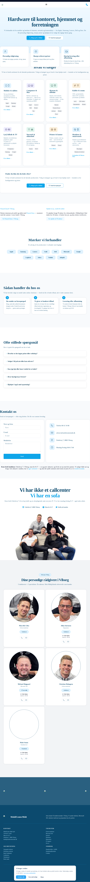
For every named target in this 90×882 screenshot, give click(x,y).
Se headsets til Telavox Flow (78, 156)
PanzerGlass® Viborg (7, 209)
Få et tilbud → (8, 109)
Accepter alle (21, 877)
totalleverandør (79, 469)
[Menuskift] (46, 4)
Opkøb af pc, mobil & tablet (55, 209)
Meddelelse (7, 440)
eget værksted (32, 469)
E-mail (6, 432)
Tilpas (42, 877)
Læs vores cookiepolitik (29, 873)
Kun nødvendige (33, 877)
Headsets (75, 134)
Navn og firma (8, 424)
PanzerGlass (30, 213)
